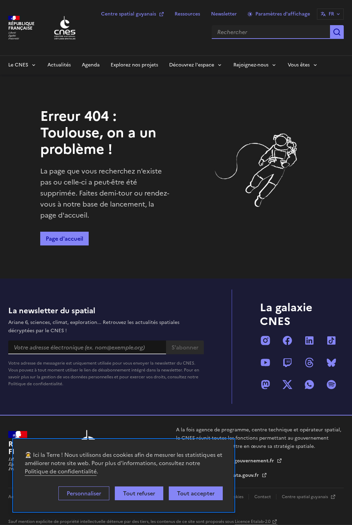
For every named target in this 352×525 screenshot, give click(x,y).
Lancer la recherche (337, 32)
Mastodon (265, 384)
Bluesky (331, 362)
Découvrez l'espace (191, 65)
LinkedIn (309, 340)
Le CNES (18, 65)
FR (331, 14)
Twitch (287, 362)
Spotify (331, 384)
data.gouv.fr (245, 475)
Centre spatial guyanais (128, 14)
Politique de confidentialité (61, 471)
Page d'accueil (64, 238)
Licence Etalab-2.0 (253, 521)
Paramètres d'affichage (282, 14)
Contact (263, 497)
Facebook (287, 340)
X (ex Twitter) (287, 384)
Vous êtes (299, 65)
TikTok (331, 340)
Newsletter (224, 14)
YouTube (265, 362)
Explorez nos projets (134, 65)
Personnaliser (84, 493)
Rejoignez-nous (250, 65)
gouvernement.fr (254, 460)
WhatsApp (309, 384)
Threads (309, 362)
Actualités (59, 65)
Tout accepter (195, 493)
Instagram (265, 340)
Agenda (91, 65)
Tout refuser (139, 493)
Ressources (187, 14)
